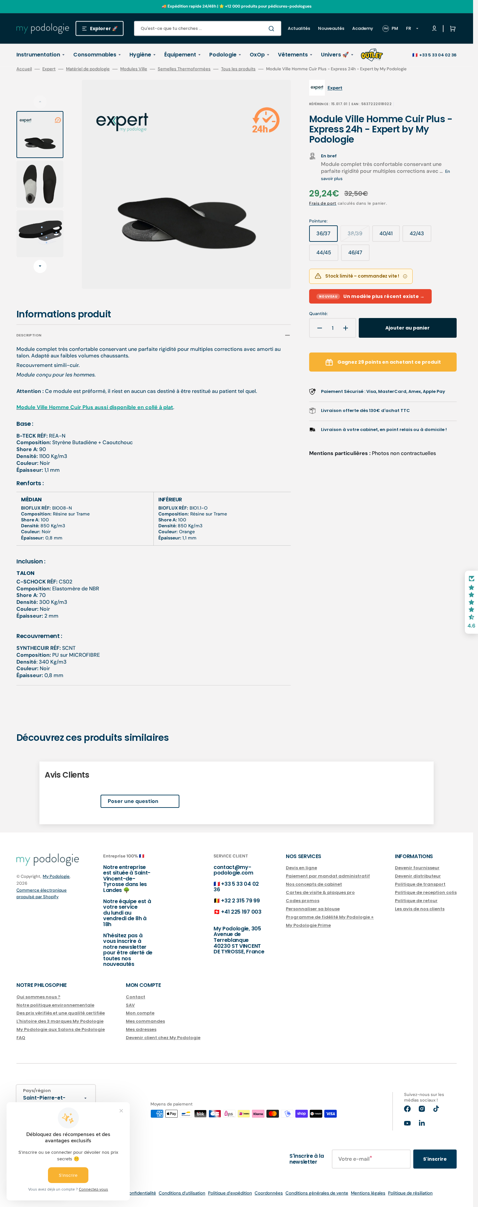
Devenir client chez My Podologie (163, 1038)
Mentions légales (368, 1193)
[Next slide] (40, 266)
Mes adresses (141, 1029)
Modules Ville (133, 69)
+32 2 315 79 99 (240, 900)
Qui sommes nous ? (38, 997)
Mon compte (140, 1013)
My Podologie (56, 876)
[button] (451, 28)
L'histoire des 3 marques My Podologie (59, 1021)
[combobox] (207, 28)
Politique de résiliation (410, 1193)
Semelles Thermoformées (184, 69)
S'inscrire (435, 1159)
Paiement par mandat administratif (328, 876)
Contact (135, 997)
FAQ (20, 1038)
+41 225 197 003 (241, 912)
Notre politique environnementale (55, 1005)
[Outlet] (372, 54)
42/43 (420, 236)
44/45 (327, 255)
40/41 (389, 236)
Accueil (24, 69)
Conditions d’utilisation (182, 1193)
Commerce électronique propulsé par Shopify (41, 893)
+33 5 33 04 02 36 (438, 55)
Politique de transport (420, 884)
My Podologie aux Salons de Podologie (60, 1029)
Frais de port (322, 203)
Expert (49, 69)
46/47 (359, 255)
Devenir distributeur (418, 876)
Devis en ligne (301, 868)
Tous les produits (238, 69)
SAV (130, 1005)
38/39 (359, 236)
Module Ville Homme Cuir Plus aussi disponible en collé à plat (94, 407)
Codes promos (302, 901)
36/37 (327, 236)
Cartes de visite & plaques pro (320, 892)
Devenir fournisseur (417, 868)
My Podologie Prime (308, 925)
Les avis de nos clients (419, 909)
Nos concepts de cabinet (314, 884)
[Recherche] (272, 28)
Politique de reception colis (426, 892)
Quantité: (318, 313)
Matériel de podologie (88, 69)
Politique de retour (416, 901)
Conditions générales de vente (316, 1193)
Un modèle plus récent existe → (372, 296)
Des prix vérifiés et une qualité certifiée (60, 1013)
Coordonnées (269, 1193)
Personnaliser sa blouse (313, 909)
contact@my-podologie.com (233, 870)
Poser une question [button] (133, 801)
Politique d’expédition (230, 1193)
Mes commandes (145, 1021)
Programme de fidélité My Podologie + (330, 917)
